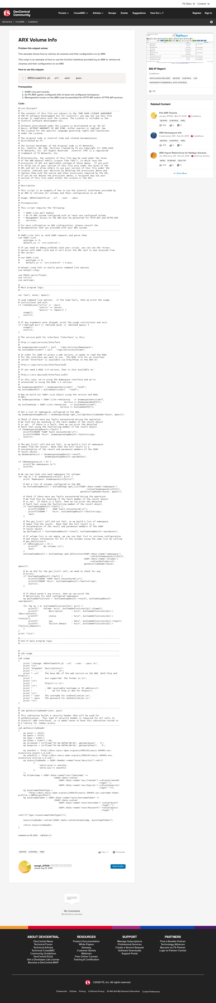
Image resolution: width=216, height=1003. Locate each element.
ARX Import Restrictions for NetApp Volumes (182, 153)
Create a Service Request (129, 947)
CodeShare (33, 22)
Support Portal (130, 953)
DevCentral (7, 22)
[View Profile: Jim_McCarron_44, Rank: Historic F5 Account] (154, 155)
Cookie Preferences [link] (151, 991)
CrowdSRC (20, 22)
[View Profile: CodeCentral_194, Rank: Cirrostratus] (154, 135)
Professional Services (130, 944)
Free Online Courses (86, 956)
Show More (182, 173)
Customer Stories (86, 950)
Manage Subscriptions (129, 941)
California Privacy (96, 991)
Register (197, 13)
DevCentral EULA (43, 956)
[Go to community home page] (16, 13)
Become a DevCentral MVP (43, 962)
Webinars (86, 953)
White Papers (86, 944)
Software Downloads (129, 950)
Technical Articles (43, 947)
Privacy (82, 991)
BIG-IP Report (157, 69)
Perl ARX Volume (168, 113)
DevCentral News (43, 941)
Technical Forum (43, 944)
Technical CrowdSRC (43, 950)
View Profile (118, 866)
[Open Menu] (211, 22)
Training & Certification (86, 959)
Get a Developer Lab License (43, 959)
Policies (73, 991)
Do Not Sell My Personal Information (123, 991)
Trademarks (61, 991)
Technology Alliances (173, 944)
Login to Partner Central (172, 950)
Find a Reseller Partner (172, 941)
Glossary (86, 947)
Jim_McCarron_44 (167, 156)
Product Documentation (86, 941)
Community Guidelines (43, 953)
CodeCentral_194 (167, 136)
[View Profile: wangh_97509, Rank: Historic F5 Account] (24, 867)
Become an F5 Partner (172, 947)
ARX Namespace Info (170, 132)
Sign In (208, 13)
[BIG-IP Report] (180, 49)
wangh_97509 (41, 865)
